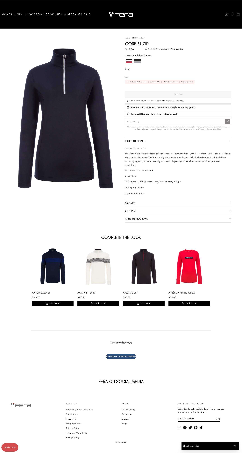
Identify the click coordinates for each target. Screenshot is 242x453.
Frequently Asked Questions (79, 409)
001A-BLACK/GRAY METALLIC (137, 61)
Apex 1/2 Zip (130, 292)
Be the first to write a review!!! (121, 356)
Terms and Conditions (76, 432)
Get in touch (72, 414)
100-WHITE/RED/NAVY (129, 61)
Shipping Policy (73, 423)
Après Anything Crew (181, 292)
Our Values (127, 414)
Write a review (177, 49)
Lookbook (126, 418)
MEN (20, 14)
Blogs (124, 423)
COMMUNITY (55, 14)
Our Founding (128, 409)
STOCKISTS (74, 14)
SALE (87, 14)
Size (127, 77)
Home (127, 38)
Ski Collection (138, 38)
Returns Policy (72, 428)
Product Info (72, 418)
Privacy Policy (72, 437)
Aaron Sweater (41, 292)
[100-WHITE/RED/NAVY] (129, 61)
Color (127, 69)
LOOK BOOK (36, 14)
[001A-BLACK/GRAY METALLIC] (137, 61)
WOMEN (7, 14)
